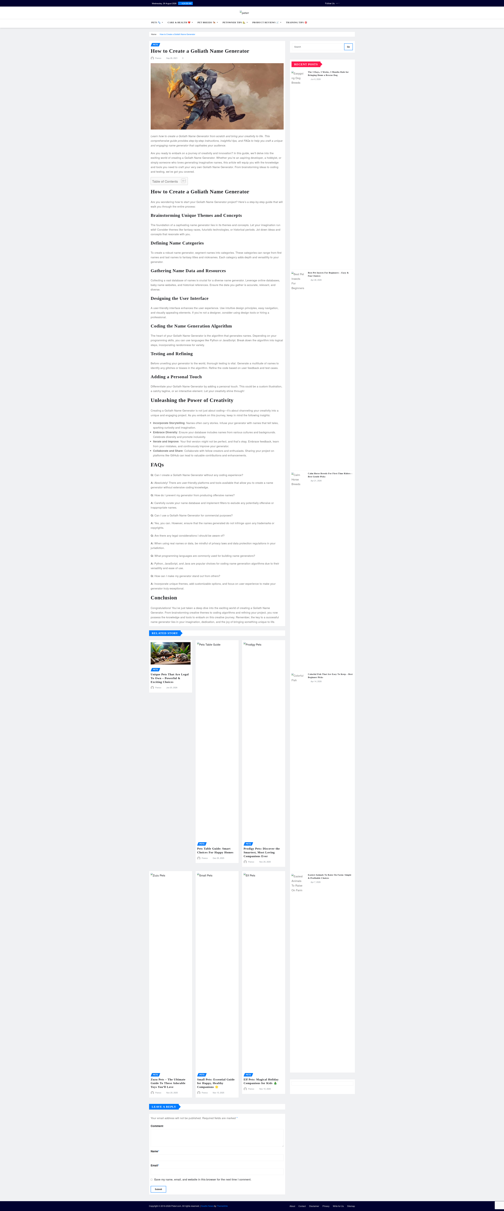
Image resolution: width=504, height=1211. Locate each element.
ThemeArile (222, 1205)
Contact (302, 1206)
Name (155, 1151)
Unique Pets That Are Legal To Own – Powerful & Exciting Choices (170, 678)
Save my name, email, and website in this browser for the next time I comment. (202, 1179)
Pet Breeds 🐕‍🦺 (207, 22)
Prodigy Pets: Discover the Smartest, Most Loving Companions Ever (262, 852)
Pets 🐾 (156, 22)
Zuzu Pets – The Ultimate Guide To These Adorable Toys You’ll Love (168, 1083)
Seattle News (207, 1205)
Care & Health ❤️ (179, 22)
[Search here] (354, 23)
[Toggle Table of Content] (182, 181)
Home (153, 34)
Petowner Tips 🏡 (234, 22)
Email (155, 1165)
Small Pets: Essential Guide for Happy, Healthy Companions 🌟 (216, 1083)
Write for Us (338, 1206)
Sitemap (351, 1206)
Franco (158, 58)
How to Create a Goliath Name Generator (177, 34)
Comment (157, 1126)
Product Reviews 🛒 (266, 22)
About (292, 1206)
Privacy (325, 1206)
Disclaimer (314, 1206)
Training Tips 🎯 (296, 22)
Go (348, 46)
